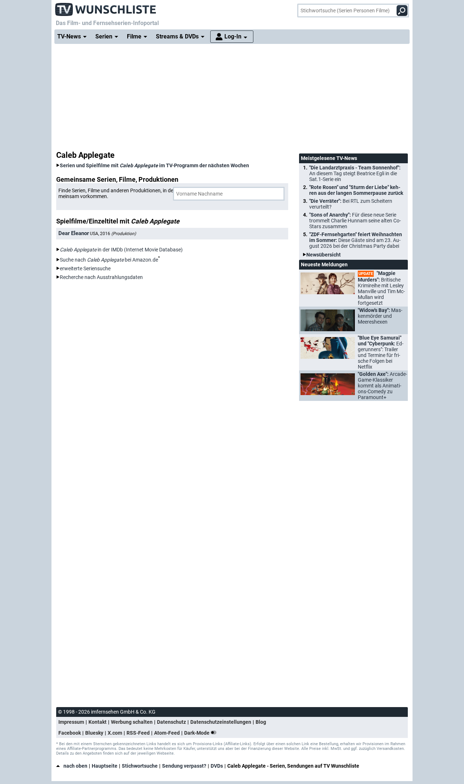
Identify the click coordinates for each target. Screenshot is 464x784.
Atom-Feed (167, 733)
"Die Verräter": (350, 204)
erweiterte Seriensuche (85, 268)
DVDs (217, 766)
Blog (261, 722)
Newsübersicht (323, 255)
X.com (115, 733)
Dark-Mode (197, 733)
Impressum (71, 722)
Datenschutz (171, 722)
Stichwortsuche (140, 766)
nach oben (75, 766)
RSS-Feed (138, 733)
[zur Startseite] (105, 7)
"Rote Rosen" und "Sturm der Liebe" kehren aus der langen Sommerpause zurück (356, 190)
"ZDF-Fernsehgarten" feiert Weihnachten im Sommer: (355, 240)
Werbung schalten (132, 722)
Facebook (69, 733)
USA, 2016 (113, 233)
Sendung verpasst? (184, 766)
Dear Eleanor (73, 233)
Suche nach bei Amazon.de (109, 260)
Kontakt (97, 722)
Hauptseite (104, 766)
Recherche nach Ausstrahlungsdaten (101, 277)
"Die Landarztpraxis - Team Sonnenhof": (355, 173)
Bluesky (94, 733)
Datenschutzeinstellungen (220, 722)
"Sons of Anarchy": (355, 220)
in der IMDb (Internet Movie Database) (121, 250)
